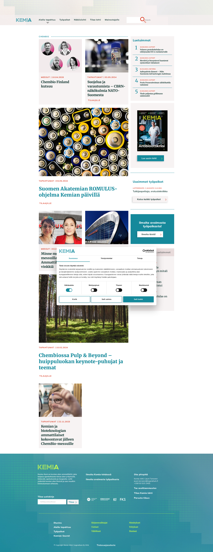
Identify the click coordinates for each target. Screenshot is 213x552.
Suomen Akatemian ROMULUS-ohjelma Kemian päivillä (78, 192)
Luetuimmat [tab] (163, 252)
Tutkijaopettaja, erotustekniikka (150, 191)
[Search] (139, 20)
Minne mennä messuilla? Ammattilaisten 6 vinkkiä (55, 260)
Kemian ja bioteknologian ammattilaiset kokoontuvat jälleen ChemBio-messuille (57, 435)
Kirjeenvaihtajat (48, 24)
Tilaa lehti (95, 19)
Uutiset (152, 47)
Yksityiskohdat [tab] (106, 258)
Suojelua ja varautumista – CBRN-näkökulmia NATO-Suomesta (106, 88)
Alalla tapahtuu (47, 19)
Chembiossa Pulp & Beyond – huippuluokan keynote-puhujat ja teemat (81, 361)
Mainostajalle (112, 19)
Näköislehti (80, 19)
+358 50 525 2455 (142, 483)
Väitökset (45, 30)
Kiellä (74, 299)
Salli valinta (106, 299)
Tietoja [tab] (139, 258)
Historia (152, 69)
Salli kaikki (138, 299)
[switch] (94, 290)
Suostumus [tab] (73, 258)
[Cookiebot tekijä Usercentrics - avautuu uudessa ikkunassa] (144, 251)
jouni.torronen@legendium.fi (146, 481)
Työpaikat (64, 19)
